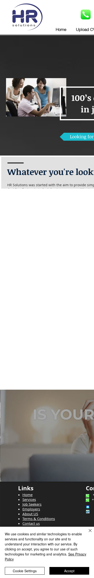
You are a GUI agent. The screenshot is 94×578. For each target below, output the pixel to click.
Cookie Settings (25, 570)
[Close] (87, 533)
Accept (69, 570)
